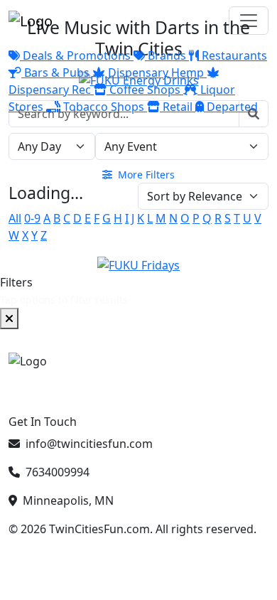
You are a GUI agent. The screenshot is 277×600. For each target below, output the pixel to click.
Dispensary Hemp (156, 72)
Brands (167, 55)
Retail (177, 106)
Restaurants (233, 55)
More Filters (145, 174)
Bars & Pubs (56, 72)
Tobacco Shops (103, 106)
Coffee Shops (145, 89)
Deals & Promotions (77, 55)
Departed (231, 106)
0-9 (32, 218)
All (15, 218)
